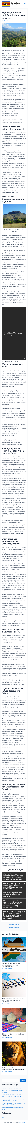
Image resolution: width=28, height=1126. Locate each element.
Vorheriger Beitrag (14, 924)
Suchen (4, 1078)
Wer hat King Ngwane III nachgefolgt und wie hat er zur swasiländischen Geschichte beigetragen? (13, 876)
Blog (3, 968)
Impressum (22, 1122)
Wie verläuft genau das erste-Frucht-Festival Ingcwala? (12, 894)
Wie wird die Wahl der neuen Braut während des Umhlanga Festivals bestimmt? (12, 886)
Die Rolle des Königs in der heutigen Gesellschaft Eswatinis (13, 1068)
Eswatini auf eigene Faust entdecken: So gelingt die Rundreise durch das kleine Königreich (12, 1090)
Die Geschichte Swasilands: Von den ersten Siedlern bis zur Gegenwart (13, 1000)
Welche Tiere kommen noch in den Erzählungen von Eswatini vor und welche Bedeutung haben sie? (13, 903)
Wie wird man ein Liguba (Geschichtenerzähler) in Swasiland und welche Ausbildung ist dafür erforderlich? (13, 915)
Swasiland (15, 3)
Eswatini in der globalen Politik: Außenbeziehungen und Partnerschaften (12, 965)
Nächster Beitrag (14, 927)
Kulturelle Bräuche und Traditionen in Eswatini (13, 1034)
